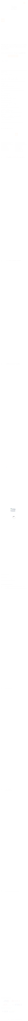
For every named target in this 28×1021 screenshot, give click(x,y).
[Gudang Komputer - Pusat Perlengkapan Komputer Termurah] (14, 511)
